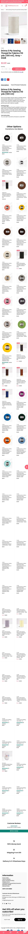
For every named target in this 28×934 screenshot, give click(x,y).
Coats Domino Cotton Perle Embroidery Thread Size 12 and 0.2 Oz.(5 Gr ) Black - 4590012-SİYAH (7, 148)
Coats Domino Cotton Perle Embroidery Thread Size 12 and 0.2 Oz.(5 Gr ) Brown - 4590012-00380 (7, 498)
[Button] (22, 5)
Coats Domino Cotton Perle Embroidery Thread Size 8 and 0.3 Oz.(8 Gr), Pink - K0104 (21, 543)
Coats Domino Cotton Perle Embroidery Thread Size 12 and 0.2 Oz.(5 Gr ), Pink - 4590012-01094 (7, 312)
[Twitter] (5, 79)
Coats (2, 48)
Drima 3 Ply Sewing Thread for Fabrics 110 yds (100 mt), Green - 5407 (6, 611)
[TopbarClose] (27, 2)
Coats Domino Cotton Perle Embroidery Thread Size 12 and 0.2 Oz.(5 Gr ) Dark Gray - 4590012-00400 (21, 312)
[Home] (3, 932)
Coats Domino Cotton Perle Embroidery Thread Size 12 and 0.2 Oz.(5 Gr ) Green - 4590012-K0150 (21, 428)
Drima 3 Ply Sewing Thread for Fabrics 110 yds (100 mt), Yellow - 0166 (21, 677)
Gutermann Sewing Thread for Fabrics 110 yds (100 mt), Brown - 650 (21, 382)
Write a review (14, 831)
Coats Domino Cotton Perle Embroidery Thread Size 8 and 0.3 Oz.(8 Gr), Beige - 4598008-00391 (7, 566)
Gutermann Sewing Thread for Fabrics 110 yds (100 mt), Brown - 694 (6, 382)
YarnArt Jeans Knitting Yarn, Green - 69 (6, 742)
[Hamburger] (2, 5)
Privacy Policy (5, 877)
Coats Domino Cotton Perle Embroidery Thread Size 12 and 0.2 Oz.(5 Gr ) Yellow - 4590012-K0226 (21, 218)
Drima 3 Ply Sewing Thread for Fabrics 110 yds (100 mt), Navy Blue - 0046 (21, 699)
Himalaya (4, 763)
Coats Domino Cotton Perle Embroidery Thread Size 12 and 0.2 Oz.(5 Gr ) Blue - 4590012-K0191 (7, 428)
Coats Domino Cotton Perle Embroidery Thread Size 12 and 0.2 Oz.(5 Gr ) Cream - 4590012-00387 (21, 474)
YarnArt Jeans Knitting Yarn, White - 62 (21, 765)
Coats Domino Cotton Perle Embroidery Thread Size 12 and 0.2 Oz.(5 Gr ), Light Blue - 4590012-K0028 (21, 451)
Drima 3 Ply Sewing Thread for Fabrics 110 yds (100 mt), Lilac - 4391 (22, 611)
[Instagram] (4, 904)
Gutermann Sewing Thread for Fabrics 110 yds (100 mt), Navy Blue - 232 (7, 404)
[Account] (17, 932)
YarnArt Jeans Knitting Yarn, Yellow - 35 (6, 788)
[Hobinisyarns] (11, 5)
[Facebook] (2, 79)
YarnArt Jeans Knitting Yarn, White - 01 (21, 720)
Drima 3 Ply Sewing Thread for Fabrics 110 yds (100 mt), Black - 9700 (21, 265)
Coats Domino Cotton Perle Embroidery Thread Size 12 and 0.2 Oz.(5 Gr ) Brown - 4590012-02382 (21, 242)
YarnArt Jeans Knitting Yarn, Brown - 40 (6, 811)
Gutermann (4, 192)
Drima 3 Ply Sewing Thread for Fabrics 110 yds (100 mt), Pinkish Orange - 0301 (21, 655)
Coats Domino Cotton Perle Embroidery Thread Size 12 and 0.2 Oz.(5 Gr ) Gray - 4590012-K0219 (21, 289)
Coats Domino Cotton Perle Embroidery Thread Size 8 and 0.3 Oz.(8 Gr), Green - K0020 (22, 334)
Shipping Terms (6, 882)
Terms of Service (6, 879)
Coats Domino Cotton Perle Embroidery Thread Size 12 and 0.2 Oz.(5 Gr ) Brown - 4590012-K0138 (7, 242)
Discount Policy (6, 886)
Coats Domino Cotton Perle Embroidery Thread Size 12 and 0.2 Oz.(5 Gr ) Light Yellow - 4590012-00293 (7, 521)
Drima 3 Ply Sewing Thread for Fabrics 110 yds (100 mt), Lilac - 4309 (6, 633)
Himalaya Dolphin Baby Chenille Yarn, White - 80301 (7, 765)
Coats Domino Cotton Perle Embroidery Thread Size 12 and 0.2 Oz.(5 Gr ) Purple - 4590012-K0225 (21, 405)
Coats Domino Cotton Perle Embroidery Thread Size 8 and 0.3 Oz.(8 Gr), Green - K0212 (21, 520)
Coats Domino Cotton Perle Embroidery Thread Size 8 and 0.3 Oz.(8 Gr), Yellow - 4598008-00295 (7, 589)
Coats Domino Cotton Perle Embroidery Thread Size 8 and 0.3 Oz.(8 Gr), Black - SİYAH (21, 147)
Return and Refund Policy (8, 880)
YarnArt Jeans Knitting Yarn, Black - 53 (6, 720)
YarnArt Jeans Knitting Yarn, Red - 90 (21, 811)
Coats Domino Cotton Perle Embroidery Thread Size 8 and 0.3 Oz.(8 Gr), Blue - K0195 (7, 543)
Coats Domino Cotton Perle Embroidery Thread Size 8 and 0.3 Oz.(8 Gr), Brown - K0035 (22, 195)
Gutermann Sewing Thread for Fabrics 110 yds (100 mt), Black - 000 (6, 195)
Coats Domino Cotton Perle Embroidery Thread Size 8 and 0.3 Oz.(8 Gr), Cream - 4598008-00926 (7, 266)
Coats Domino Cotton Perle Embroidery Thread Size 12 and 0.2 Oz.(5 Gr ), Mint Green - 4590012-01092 (7, 474)
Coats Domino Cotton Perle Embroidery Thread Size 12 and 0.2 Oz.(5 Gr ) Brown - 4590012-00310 (21, 498)
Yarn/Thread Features (18, 85)
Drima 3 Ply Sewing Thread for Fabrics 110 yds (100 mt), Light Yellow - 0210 (6, 677)
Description (5, 85)
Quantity (3, 66)
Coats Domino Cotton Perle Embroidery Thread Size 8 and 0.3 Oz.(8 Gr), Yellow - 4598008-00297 (7, 358)
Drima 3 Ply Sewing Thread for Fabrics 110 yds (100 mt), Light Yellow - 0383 (21, 633)
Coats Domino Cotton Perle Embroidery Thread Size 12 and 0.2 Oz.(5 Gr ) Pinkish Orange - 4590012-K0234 (7, 218)
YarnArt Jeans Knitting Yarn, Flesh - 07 (21, 788)
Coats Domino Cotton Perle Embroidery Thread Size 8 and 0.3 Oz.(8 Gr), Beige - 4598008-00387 (21, 566)
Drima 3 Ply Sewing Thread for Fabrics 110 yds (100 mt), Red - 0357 (7, 655)
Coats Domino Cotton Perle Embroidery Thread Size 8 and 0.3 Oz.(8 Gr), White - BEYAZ (7, 172)
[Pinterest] (8, 79)
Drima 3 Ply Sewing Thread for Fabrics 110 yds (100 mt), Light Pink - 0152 (7, 699)
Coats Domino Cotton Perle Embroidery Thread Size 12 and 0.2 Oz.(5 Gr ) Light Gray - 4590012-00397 (7, 335)
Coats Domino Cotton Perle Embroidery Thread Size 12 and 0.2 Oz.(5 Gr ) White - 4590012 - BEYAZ (21, 173)
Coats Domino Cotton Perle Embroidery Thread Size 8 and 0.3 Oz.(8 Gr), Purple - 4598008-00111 (21, 589)
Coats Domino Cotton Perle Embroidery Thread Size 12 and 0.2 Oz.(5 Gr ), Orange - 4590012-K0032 (7, 451)
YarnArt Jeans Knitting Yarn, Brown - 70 (21, 742)
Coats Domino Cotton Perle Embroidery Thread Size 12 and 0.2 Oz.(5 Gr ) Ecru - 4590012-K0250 (7, 289)
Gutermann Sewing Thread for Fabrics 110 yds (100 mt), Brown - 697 (21, 357)
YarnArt (3, 718)
